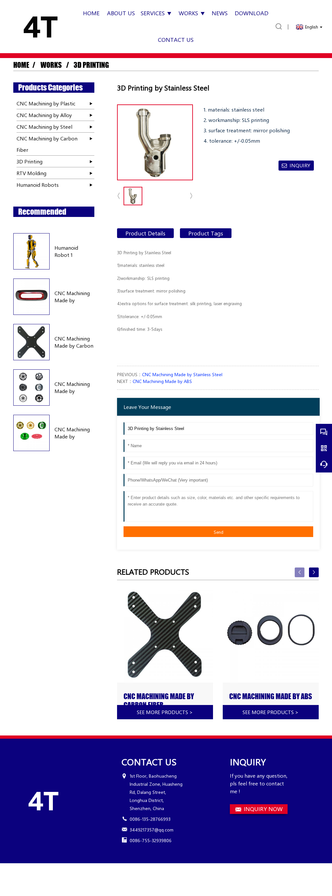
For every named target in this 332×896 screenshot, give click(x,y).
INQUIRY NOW (263, 809)
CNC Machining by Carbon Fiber (47, 144)
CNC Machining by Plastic (46, 103)
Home (21, 65)
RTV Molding (31, 173)
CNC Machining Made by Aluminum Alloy (72, 387)
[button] (191, 196)
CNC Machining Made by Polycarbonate (72, 297)
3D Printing (90, 65)
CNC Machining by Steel (44, 126)
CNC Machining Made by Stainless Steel (182, 374)
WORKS (52, 65)
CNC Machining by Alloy (44, 115)
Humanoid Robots (38, 184)
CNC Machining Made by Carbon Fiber (73, 342)
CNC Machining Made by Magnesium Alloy (74, 433)
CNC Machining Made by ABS (162, 381)
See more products (165, 712)
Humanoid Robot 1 (66, 251)
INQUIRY (300, 165)
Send (218, 532)
